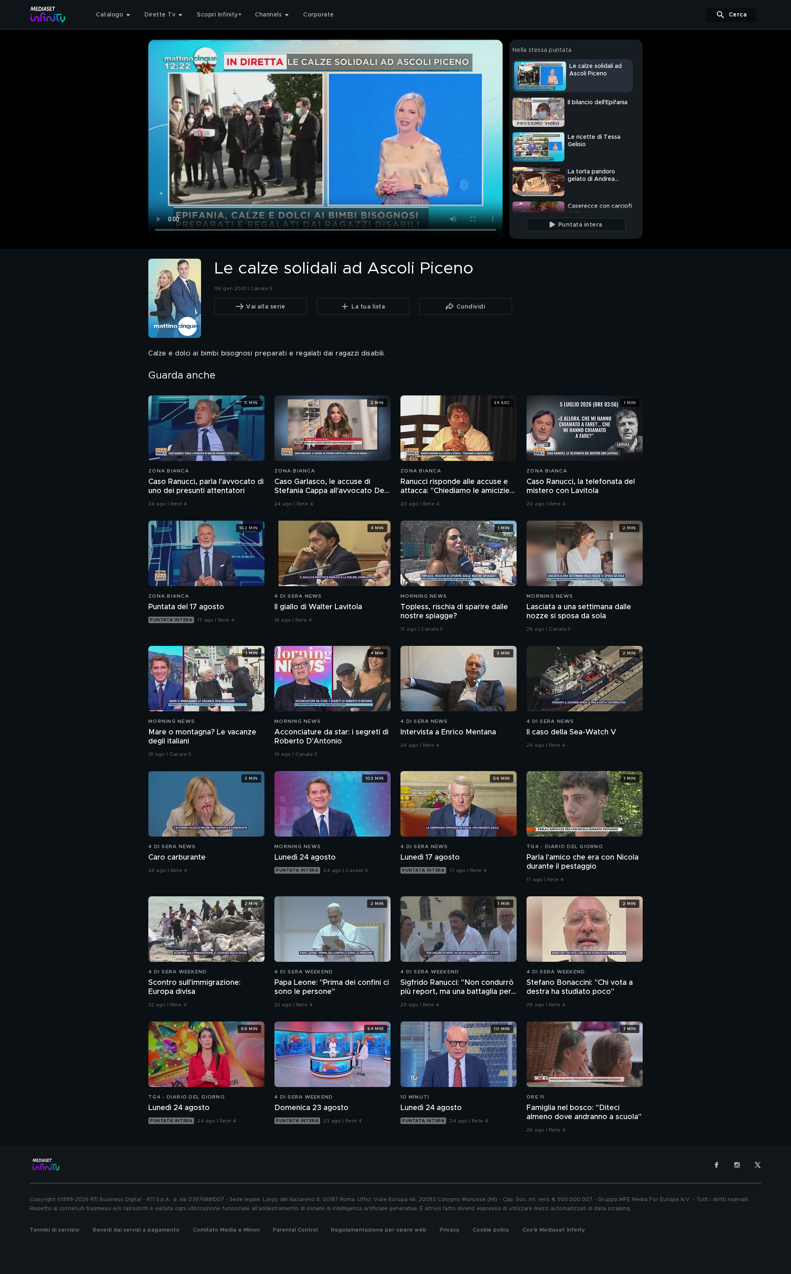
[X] (757, 1165)
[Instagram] (737, 1165)
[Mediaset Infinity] (48, 14)
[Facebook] (716, 1165)
